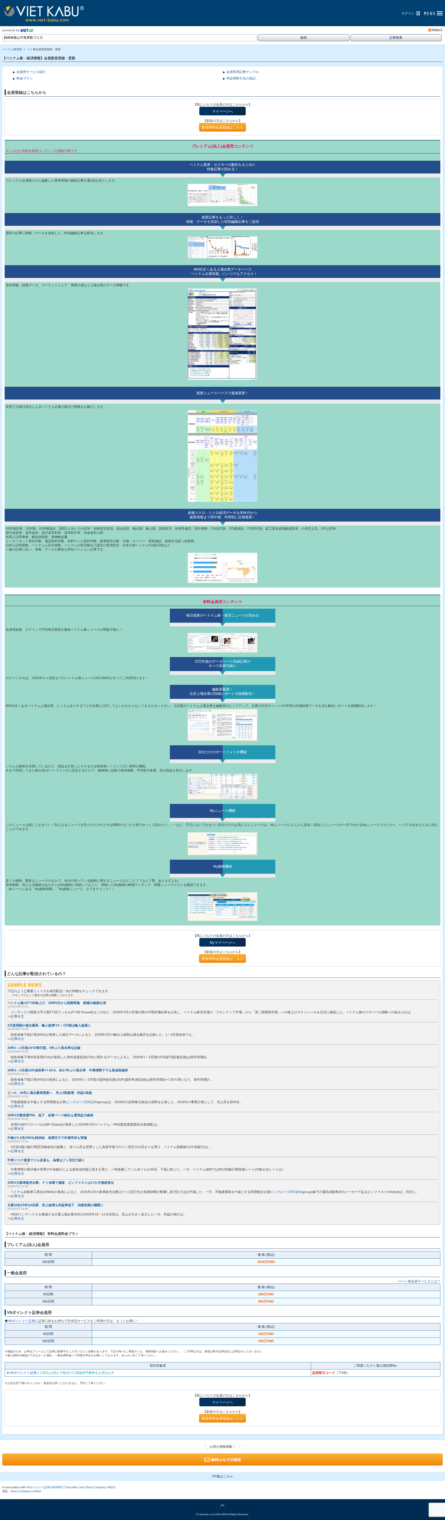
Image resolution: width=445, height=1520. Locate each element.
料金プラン (24, 78)
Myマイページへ (222, 942)
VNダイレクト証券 (21, 1321)
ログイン (407, 13)
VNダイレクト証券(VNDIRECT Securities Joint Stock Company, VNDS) (70, 1487)
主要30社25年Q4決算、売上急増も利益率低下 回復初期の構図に (55, 1205)
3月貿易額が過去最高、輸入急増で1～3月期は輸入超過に (49, 1025)
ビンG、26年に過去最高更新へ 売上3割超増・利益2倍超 (49, 1093)
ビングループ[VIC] (79, 1102)
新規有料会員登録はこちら (222, 127)
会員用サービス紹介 (31, 72)
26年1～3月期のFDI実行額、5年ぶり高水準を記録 (43, 1048)
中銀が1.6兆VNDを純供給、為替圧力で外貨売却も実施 (47, 1137)
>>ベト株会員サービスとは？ (419, 1281)
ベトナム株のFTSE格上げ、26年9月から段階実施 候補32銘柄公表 (56, 1003)
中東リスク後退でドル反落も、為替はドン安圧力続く (46, 1160)
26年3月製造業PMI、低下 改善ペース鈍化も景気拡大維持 (50, 1115)
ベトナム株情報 (12, 49)
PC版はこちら (222, 1476)
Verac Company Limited (26, 1491)
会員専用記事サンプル (242, 72)
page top (222, 1504)
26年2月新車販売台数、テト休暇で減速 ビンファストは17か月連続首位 (60, 1182)
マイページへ (222, 111)
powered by (10, 30)
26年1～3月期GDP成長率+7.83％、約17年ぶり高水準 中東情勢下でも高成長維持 (67, 1070)
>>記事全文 (15, 1016)
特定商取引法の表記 (241, 78)
